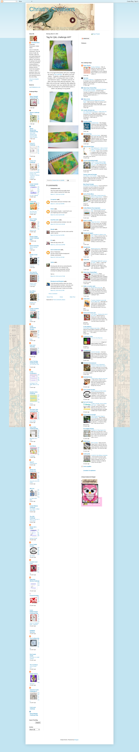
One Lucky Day (87, 134)
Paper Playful (86, 65)
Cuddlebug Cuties (88, 336)
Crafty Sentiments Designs (33, 328)
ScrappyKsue (87, 350)
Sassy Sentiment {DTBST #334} (98, 391)
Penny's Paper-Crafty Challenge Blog (34, 238)
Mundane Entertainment (89, 363)
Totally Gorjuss (34, 674)
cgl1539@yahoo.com (34, 87)
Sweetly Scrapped (88, 233)
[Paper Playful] (95, 34)
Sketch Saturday (34, 245)
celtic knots (86, 298)
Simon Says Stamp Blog (89, 88)
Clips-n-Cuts (86, 99)
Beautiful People (95, 122)
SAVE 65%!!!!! (38, 599)
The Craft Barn (58, 74)
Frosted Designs (34, 595)
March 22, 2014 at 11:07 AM (58, 276)
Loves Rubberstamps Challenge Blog (34, 612)
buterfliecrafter (55, 220)
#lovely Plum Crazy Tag (96, 287)
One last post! (38, 351)
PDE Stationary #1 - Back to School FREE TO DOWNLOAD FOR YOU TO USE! (99, 149)
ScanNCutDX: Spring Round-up (90, 185)
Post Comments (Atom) (59, 299)
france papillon (87, 466)
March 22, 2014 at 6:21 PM (57, 290)
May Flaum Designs (88, 184)
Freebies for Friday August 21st (98, 430)
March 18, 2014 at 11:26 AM (58, 224)
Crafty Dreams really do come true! (99, 378)
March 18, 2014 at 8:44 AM (57, 215)
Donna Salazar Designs (89, 414)
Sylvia (52, 262)
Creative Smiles (87, 121)
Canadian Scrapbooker (89, 470)
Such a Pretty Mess (88, 194)
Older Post (72, 297)
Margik (52, 229)
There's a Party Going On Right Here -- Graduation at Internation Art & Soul (98, 163)
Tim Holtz (85, 78)
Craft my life (86, 454)
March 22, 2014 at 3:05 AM (57, 257)
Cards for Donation (95, 352)
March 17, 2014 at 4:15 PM (57, 194)
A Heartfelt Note (33, 463)
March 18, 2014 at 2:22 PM (57, 235)
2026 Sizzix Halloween (88, 79)
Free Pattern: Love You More (90, 175)
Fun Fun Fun (38, 584)
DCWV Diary (86, 441)
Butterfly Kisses (87, 377)
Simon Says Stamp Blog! (90, 272)
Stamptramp (86, 247)
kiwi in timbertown (55, 249)
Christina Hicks (35, 42)
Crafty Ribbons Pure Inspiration (91, 208)
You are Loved (94, 273)
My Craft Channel (88, 402)
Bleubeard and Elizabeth (57, 281)
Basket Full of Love (95, 248)
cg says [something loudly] (90, 160)
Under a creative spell (89, 286)
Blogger (76, 739)
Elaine (52, 209)
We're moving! (94, 442)
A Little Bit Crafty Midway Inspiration (99, 455)
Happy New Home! (95, 222)
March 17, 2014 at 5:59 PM (57, 203)
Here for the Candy (95, 135)
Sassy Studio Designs (89, 389)
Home (61, 297)
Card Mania (33, 446)
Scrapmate (54, 199)
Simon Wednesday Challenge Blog (34, 130)
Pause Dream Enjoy (88, 146)
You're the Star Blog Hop (97, 337)
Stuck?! (32, 462)
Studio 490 (86, 259)
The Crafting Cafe (34, 638)
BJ (51, 240)
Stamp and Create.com (89, 312)
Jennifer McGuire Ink (88, 110)
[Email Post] (67, 180)
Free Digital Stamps (88, 428)
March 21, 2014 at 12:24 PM (58, 244)
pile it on (32, 488)
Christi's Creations (52, 9)
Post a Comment (53, 293)
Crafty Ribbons (87, 326)
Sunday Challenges (95, 67)
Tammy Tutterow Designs (90, 174)
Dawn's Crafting (87, 220)
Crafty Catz (33, 201)
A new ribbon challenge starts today (91, 328)
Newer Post (50, 297)
